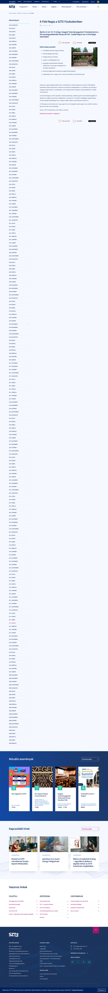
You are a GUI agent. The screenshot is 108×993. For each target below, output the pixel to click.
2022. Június (12, 187)
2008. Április (12, 736)
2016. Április (12, 428)
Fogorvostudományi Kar (14, 956)
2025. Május (12, 74)
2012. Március (13, 587)
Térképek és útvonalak (78, 953)
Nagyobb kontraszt (98, 2)
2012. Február (13, 590)
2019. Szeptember (14, 295)
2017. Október (13, 369)
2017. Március (13, 392)
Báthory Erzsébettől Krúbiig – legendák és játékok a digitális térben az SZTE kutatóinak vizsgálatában (84, 862)
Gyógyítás (54, 7)
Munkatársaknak (45, 1)
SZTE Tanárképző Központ (15, 973)
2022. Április (12, 194)
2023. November (13, 132)
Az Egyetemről (23, 7)
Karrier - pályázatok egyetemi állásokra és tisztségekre (52, 966)
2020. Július (12, 262)
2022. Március (13, 197)
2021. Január (12, 243)
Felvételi (19, 1)
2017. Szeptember (14, 373)
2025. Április (12, 77)
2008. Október (13, 720)
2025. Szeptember (14, 61)
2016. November (13, 405)
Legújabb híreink (15, 855)
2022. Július (12, 184)
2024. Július (12, 106)
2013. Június (12, 538)
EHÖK (41, 961)
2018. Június (12, 343)
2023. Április (12, 155)
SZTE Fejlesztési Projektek (46, 963)
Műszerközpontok (66, 7)
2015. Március (13, 470)
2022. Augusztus (13, 181)
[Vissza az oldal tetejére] (96, 930)
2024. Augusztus (13, 103)
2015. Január (12, 477)
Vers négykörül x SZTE (18, 794)
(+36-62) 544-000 (77, 948)
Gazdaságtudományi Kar (14, 958)
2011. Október (13, 603)
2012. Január (12, 594)
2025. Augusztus (13, 64)
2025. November (13, 54)
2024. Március (13, 119)
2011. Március (13, 626)
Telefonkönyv (76, 1)
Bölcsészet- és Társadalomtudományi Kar (18, 951)
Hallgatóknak (36, 1)
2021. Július (12, 223)
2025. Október (13, 57)
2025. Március (13, 80)
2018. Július (12, 340)
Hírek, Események (81, 7)
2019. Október (13, 291)
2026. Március (13, 41)
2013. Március (13, 548)
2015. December (13, 441)
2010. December (13, 636)
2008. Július (12, 730)
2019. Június (12, 304)
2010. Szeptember (14, 645)
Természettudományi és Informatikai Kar (18, 976)
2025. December (13, 51)
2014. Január (12, 516)
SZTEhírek (19, 13)
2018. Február (13, 356)
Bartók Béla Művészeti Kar (15, 948)
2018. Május (12, 347)
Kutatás (44, 7)
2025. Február (13, 83)
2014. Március (13, 509)
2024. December (13, 90)
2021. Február (13, 239)
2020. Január (12, 282)
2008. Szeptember (14, 723)
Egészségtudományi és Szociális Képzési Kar (19, 953)
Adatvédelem (85, 1)
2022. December (13, 168)
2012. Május (12, 581)
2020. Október (13, 252)
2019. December (13, 285)
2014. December (13, 480)
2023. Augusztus (13, 142)
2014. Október (13, 486)
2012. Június (12, 577)
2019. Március (13, 314)
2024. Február (13, 122)
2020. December (13, 246)
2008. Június (12, 733)
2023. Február (13, 161)
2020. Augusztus (13, 259)
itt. (47, 92)
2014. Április (12, 506)
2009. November (13, 678)
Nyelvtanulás (12, 907)
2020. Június (12, 265)
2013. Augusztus (13, 532)
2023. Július (12, 145)
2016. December (13, 402)
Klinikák (41, 976)
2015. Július (12, 457)
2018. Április (12, 350)
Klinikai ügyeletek (44, 979)
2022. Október (13, 174)
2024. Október (13, 96)
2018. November (13, 327)
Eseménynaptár (87, 759)
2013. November (13, 522)
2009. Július (12, 691)
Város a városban (75, 911)
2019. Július (12, 301)
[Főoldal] (12, 7)
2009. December (13, 675)
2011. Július (12, 613)
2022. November (13, 171)
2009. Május (12, 697)
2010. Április (12, 662)
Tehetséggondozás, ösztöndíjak (16, 901)
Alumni (55, 1)
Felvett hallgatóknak (28, 1)
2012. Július (12, 574)
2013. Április (12, 545)
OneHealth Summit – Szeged (88, 795)
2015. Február (13, 473)
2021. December (13, 207)
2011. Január (12, 632)
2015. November (13, 444)
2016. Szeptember (14, 412)
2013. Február (13, 551)
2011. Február (13, 629)
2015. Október (13, 447)
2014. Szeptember (14, 490)
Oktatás (34, 7)
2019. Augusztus (13, 298)
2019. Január (12, 321)
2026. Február (13, 44)
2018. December (13, 324)
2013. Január (12, 555)
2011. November (13, 600)
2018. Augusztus (13, 337)
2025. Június (12, 70)
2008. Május (12, 740)
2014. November (13, 483)
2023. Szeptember (14, 139)
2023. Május (12, 152)
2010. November (13, 639)
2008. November (13, 717)
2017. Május (12, 386)
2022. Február (13, 200)
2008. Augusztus (13, 727)
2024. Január (12, 126)
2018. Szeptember (14, 334)
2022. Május (12, 191)
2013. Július (12, 535)
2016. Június (12, 421)
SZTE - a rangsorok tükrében (46, 904)
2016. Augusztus (13, 415)
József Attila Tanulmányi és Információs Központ (51, 956)
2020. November (13, 249)
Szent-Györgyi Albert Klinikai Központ (48, 974)
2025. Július (12, 67)
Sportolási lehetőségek (76, 904)
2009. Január (12, 710)
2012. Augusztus (13, 571)
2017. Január (12, 399)
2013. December (13, 519)
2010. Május (12, 658)
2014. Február (13, 512)
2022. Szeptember (14, 178)
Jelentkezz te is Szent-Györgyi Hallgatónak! (51, 860)
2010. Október (13, 642)
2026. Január (12, 48)
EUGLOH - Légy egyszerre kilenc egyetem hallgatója (21, 914)
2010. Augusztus (13, 649)
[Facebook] (78, 962)
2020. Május (12, 269)
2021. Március (13, 236)
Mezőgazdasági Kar (13, 966)
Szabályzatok (43, 948)
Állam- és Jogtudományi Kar (15, 946)
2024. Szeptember (14, 100)
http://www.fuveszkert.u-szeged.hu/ (50, 113)
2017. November (13, 366)
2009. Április (12, 701)
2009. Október (13, 681)
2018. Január (12, 360)
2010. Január (12, 671)
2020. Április (12, 272)
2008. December (13, 714)
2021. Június (12, 226)
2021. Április (12, 233)
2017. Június (12, 382)
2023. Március (13, 158)
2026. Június (12, 31)
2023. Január (12, 165)
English (93, 1)
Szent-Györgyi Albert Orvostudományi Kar (18, 971)
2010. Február (13, 668)
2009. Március (13, 704)
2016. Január (12, 438)
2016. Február (13, 434)
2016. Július (12, 418)
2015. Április (12, 467)
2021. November (13, 210)
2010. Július (12, 652)
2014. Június (12, 499)
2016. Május (12, 425)
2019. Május (12, 308)
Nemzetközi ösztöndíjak (14, 904)
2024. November (13, 93)
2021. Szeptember (14, 217)
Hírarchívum (25, 13)
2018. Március (13, 353)
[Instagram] (83, 962)
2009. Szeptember (14, 684)
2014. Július (12, 496)
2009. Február (13, 707)
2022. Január (12, 204)
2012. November (13, 561)
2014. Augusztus (13, 493)
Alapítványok (43, 946)
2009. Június (12, 694)
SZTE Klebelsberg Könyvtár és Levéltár (49, 911)
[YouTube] (89, 962)
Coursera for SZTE (13, 911)
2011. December (13, 597)
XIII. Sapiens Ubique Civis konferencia (41, 795)
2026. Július (12, 28)
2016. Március (13, 431)
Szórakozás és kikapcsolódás (77, 907)
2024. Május (12, 113)
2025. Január (12, 87)
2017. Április (12, 389)
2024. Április (12, 116)
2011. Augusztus (13, 610)
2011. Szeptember (14, 606)
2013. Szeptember (14, 529)
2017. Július (12, 379)
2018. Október (13, 330)
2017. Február (13, 395)
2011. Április (31, 13)
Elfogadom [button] (102, 990)
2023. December (13, 129)
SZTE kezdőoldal (12, 1)
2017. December (13, 363)
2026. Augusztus (13, 25)
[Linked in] (72, 962)
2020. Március (13, 275)
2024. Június (12, 109)
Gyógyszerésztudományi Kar (15, 961)
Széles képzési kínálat (45, 901)
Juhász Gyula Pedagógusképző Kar (17, 963)
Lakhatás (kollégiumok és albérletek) (79, 901)
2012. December (13, 558)
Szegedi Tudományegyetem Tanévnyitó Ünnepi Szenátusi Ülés (64, 797)
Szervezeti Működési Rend (46, 951)
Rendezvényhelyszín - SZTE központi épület (50, 958)
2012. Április (12, 584)
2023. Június (12, 148)
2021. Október (13, 213)
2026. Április (12, 38)
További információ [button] (77, 990)
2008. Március (13, 743)
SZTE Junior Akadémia (45, 907)
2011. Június (12, 616)
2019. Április (12, 311)
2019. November (13, 288)
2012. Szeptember (14, 568)
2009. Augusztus (13, 688)
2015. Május (12, 464)
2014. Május (12, 503)
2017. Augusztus (13, 376)
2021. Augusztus (13, 220)
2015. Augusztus (13, 454)
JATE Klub (42, 917)
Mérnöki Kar (12, 968)
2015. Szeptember (14, 451)
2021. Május (12, 230)
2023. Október (13, 135)
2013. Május (12, 542)
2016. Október (13, 408)
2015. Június (12, 460)
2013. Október (13, 525)
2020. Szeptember (14, 256)
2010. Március (13, 665)
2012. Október (13, 564)
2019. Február (13, 317)
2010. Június (12, 655)
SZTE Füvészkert (44, 914)
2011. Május (12, 619)
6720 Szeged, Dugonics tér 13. (80, 946)
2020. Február (13, 278)
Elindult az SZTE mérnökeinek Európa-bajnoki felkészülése (20, 861)
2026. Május (12, 35)
